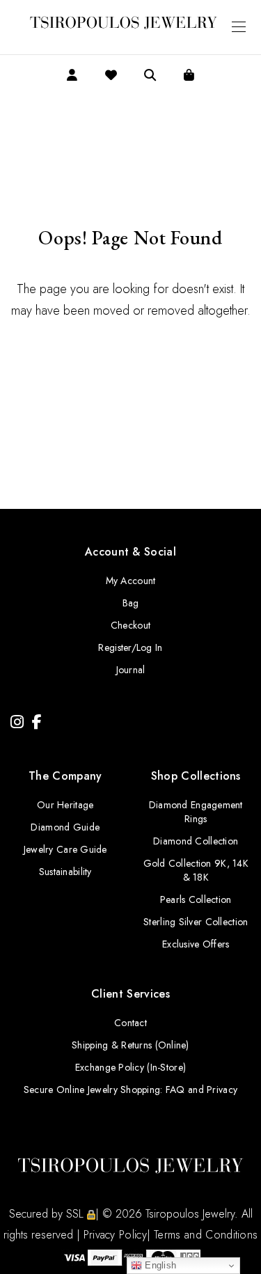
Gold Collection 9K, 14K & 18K (195, 870)
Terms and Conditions (206, 1235)
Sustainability (65, 872)
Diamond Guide (65, 827)
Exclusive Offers (195, 944)
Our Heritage (65, 805)
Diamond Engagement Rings (196, 812)
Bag (130, 603)
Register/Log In (130, 647)
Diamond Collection (195, 841)
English (159, 1265)
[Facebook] (37, 722)
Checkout (130, 625)
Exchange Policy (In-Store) (130, 1067)
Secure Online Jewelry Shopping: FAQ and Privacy (130, 1089)
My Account (131, 581)
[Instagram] (17, 722)
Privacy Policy (115, 1235)
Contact (130, 1023)
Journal (130, 670)
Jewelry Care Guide (65, 849)
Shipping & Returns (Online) (130, 1045)
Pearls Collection (196, 899)
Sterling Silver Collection (195, 922)
